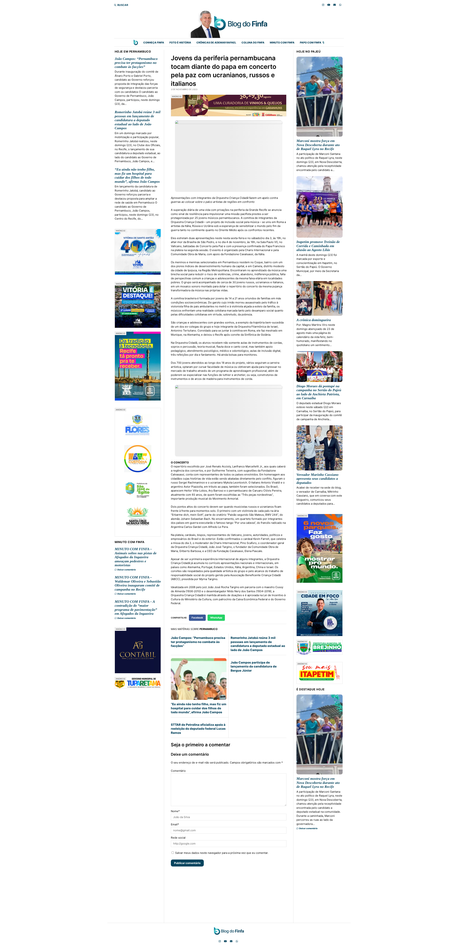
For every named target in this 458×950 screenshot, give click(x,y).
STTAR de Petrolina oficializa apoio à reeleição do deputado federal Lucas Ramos (198, 729)
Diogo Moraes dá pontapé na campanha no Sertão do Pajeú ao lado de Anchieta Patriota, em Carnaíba (318, 392)
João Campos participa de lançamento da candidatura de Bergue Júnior (254, 666)
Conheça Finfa (153, 42)
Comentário (178, 770)
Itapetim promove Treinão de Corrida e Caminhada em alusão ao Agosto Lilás (318, 246)
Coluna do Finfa (253, 42)
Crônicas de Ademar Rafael (216, 42)
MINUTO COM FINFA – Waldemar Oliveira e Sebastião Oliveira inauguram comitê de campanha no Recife (138, 583)
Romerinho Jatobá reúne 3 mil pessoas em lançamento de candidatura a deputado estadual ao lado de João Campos (137, 120)
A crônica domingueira (313, 320)
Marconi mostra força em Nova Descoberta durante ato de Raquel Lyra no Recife (318, 145)
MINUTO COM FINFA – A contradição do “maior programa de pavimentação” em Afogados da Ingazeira (136, 608)
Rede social (178, 837)
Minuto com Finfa (282, 42)
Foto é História (180, 42)
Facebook (197, 617)
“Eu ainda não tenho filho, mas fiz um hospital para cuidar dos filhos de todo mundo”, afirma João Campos (137, 175)
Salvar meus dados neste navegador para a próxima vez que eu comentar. (221, 853)
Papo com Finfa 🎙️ (312, 42)
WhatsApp (216, 617)
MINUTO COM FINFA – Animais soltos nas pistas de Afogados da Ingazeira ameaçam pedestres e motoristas (136, 557)
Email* (175, 824)
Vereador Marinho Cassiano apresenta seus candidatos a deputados (317, 479)
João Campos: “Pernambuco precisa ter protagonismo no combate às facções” (136, 63)
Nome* (175, 811)
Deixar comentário (126, 569)
